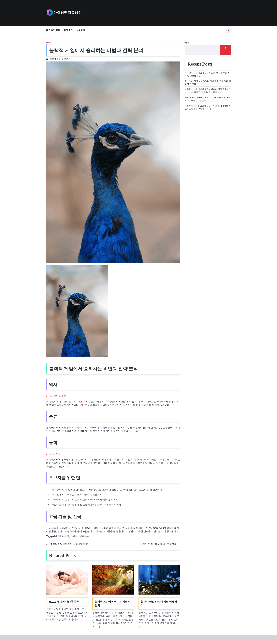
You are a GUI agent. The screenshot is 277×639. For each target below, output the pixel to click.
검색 (187, 43)
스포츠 (49, 42)
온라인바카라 (62, 536)
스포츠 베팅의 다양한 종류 (64, 601)
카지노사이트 (53, 453)
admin (51, 59)
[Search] (228, 30)
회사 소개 (68, 30)
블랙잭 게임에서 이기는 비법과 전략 (112, 603)
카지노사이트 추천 (79, 536)
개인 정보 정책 (53, 30)
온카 (82, 405)
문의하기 (80, 30)
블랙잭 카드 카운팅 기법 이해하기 (159, 603)
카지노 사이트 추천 (56, 395)
